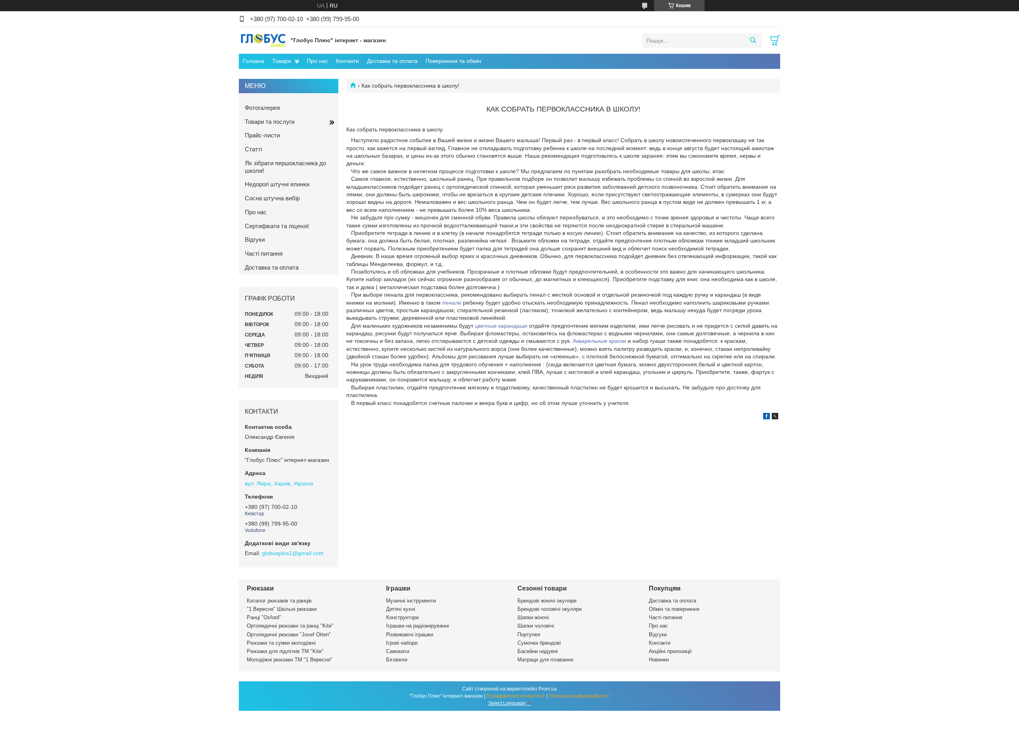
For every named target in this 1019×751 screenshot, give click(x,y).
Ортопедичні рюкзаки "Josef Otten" (289, 635)
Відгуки (255, 239)
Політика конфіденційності (579, 696)
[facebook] (766, 417)
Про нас (317, 61)
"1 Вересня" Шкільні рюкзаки (281, 609)
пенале (451, 302)
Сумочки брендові (539, 643)
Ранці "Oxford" (264, 617)
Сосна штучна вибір (272, 198)
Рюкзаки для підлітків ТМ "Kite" (285, 651)
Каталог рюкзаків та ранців (279, 601)
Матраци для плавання (545, 660)
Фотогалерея (262, 107)
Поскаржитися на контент (515, 696)
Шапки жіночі (533, 617)
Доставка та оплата (392, 61)
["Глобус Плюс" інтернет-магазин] (263, 40)
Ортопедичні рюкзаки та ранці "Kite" (290, 626)
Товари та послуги (270, 121)
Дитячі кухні (400, 609)
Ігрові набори (402, 643)
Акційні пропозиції (670, 651)
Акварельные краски (599, 341)
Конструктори (402, 617)
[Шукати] (753, 40)
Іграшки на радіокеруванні (417, 626)
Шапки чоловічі (535, 626)
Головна (253, 61)
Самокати (397, 651)
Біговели (396, 660)
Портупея (528, 635)
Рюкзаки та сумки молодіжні (281, 643)
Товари (281, 61)
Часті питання (264, 253)
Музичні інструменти (411, 601)
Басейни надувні (537, 651)
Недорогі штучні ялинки (277, 184)
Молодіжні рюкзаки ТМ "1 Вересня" (289, 660)
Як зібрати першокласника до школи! (285, 167)
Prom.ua (548, 689)
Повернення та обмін (453, 61)
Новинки (659, 660)
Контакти (347, 61)
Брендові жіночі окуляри (546, 601)
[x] (775, 417)
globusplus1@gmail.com (293, 553)
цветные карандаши (501, 326)
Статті (253, 149)
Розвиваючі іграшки (409, 635)
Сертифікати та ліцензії (277, 226)
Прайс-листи (262, 135)
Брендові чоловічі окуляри (549, 609)
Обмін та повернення (674, 609)
